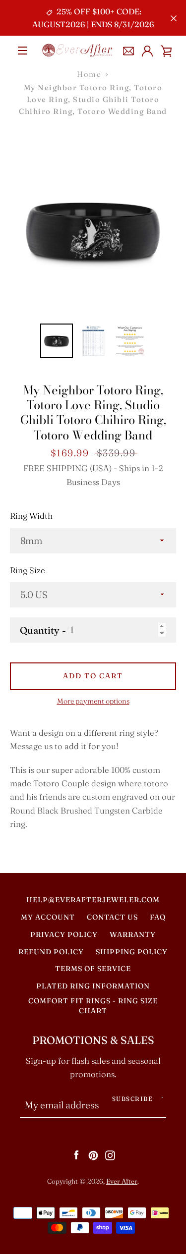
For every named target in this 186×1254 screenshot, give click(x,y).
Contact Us (112, 917)
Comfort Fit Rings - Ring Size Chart (93, 1005)
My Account (48, 917)
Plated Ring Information (93, 985)
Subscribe (132, 1098)
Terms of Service (93, 968)
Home (89, 74)
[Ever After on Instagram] (110, 1154)
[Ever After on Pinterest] (93, 1154)
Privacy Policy (64, 934)
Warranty (133, 934)
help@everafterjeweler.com (93, 899)
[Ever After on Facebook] (76, 1154)
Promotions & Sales (93, 1040)
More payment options (93, 701)
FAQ (158, 917)
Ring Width (31, 516)
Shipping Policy (132, 951)
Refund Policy (51, 951)
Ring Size (27, 570)
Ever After (121, 1181)
